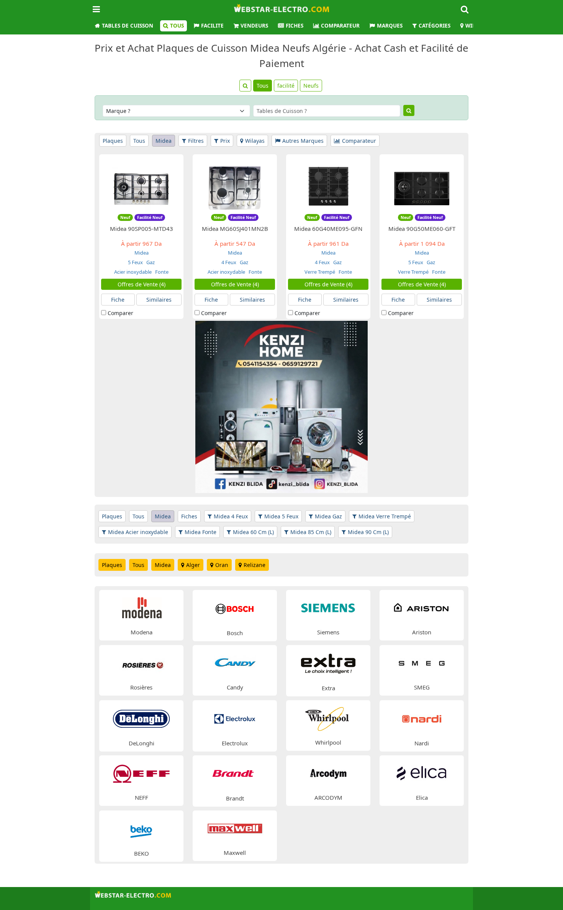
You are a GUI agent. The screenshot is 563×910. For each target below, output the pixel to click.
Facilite (212, 25)
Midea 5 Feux (281, 516)
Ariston (421, 632)
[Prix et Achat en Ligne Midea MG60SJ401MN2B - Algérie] (234, 187)
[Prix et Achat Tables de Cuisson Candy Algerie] (234, 662)
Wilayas (255, 140)
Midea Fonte (200, 532)
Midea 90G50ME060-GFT (421, 228)
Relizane (254, 565)
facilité (286, 85)
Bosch (235, 633)
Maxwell (235, 852)
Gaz (150, 262)
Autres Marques (303, 140)
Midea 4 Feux (231, 516)
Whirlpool (328, 742)
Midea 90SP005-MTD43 (141, 228)
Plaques (113, 140)
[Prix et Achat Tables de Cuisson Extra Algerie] (328, 663)
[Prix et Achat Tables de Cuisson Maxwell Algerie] (234, 828)
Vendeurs (254, 25)
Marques (390, 25)
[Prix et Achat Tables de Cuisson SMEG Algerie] (421, 662)
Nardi (421, 743)
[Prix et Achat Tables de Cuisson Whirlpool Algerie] (328, 717)
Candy (235, 687)
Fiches (294, 25)
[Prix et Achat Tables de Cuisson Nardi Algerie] (421, 718)
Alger (193, 565)
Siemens (328, 632)
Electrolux (235, 743)
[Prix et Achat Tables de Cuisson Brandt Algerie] (234, 773)
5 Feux (135, 262)
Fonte (161, 271)
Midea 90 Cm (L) (368, 532)
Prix (225, 140)
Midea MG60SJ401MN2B (235, 228)
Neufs (311, 85)
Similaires (159, 299)
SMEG (422, 687)
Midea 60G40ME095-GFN (328, 228)
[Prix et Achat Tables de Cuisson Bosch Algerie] (234, 607)
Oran (221, 565)
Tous (177, 25)
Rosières (141, 687)
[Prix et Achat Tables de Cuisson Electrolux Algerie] (234, 718)
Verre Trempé (319, 271)
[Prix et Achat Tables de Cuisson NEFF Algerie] (141, 772)
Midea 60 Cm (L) (253, 532)
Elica (422, 797)
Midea (163, 140)
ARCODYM (328, 797)
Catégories (434, 25)
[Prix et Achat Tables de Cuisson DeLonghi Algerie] (141, 718)
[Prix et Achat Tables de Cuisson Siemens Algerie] (328, 607)
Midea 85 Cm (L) (310, 532)
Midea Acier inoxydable (138, 532)
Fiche (117, 299)
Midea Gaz (328, 516)
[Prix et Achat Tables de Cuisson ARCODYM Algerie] (328, 772)
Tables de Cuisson (127, 25)
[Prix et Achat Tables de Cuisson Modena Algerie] (141, 607)
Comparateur (340, 25)
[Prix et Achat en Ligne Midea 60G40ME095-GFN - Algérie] (328, 187)
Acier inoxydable (133, 271)
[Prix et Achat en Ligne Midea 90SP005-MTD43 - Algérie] (141, 187)
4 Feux (228, 262)
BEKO (141, 853)
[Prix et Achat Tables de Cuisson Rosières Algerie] (141, 662)
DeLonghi (141, 743)
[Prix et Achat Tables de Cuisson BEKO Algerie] (141, 828)
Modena (141, 632)
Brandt (235, 798)
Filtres (196, 140)
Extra (328, 688)
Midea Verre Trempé (384, 516)
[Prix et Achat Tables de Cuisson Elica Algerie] (421, 772)
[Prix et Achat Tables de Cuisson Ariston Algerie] (421, 607)
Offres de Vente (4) (141, 284)
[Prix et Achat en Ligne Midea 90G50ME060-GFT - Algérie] (421, 187)
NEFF (141, 797)
